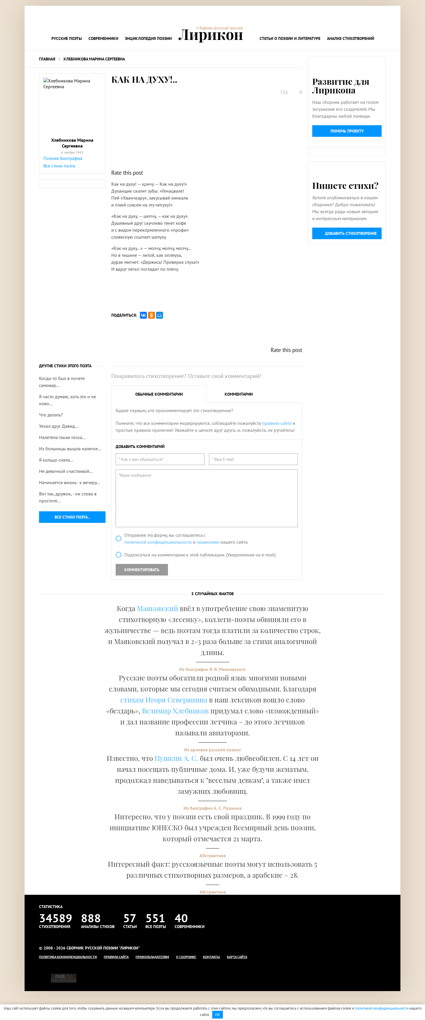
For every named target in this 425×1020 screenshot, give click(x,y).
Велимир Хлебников (175, 710)
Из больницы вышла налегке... (70, 448)
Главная (47, 59)
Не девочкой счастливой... (66, 471)
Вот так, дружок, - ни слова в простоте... (68, 497)
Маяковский (157, 608)
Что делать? (51, 415)
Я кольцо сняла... (56, 460)
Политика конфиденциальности (68, 957)
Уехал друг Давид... (58, 426)
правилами (208, 542)
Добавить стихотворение (351, 233)
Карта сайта (237, 957)
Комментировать (141, 569)
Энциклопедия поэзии (148, 38)
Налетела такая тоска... (62, 437)
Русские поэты (66, 38)
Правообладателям (152, 957)
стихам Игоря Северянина (163, 699)
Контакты (211, 957)
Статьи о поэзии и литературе (290, 38)
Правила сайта (116, 957)
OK (217, 1014)
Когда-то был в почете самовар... (62, 381)
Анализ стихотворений (350, 38)
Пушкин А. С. (176, 758)
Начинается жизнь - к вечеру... (69, 482)
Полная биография (62, 158)
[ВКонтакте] (143, 315)
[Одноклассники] (151, 315)
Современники (103, 38)
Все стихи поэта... (72, 517)
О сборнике (186, 957)
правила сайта (276, 423)
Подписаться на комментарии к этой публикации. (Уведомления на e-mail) (200, 555)
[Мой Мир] (159, 315)
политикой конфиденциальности (158, 542)
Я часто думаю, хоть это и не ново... (67, 400)
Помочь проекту (347, 131)
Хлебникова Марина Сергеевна (94, 59)
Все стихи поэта (59, 166)
